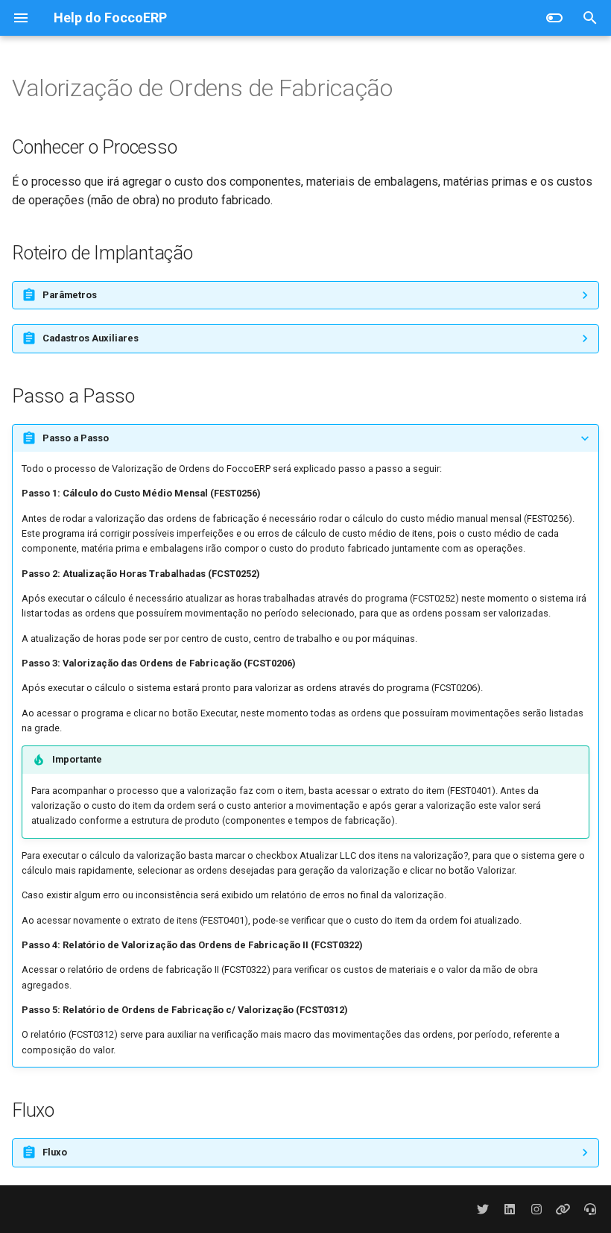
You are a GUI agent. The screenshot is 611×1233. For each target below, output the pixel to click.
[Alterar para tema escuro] (554, 18)
